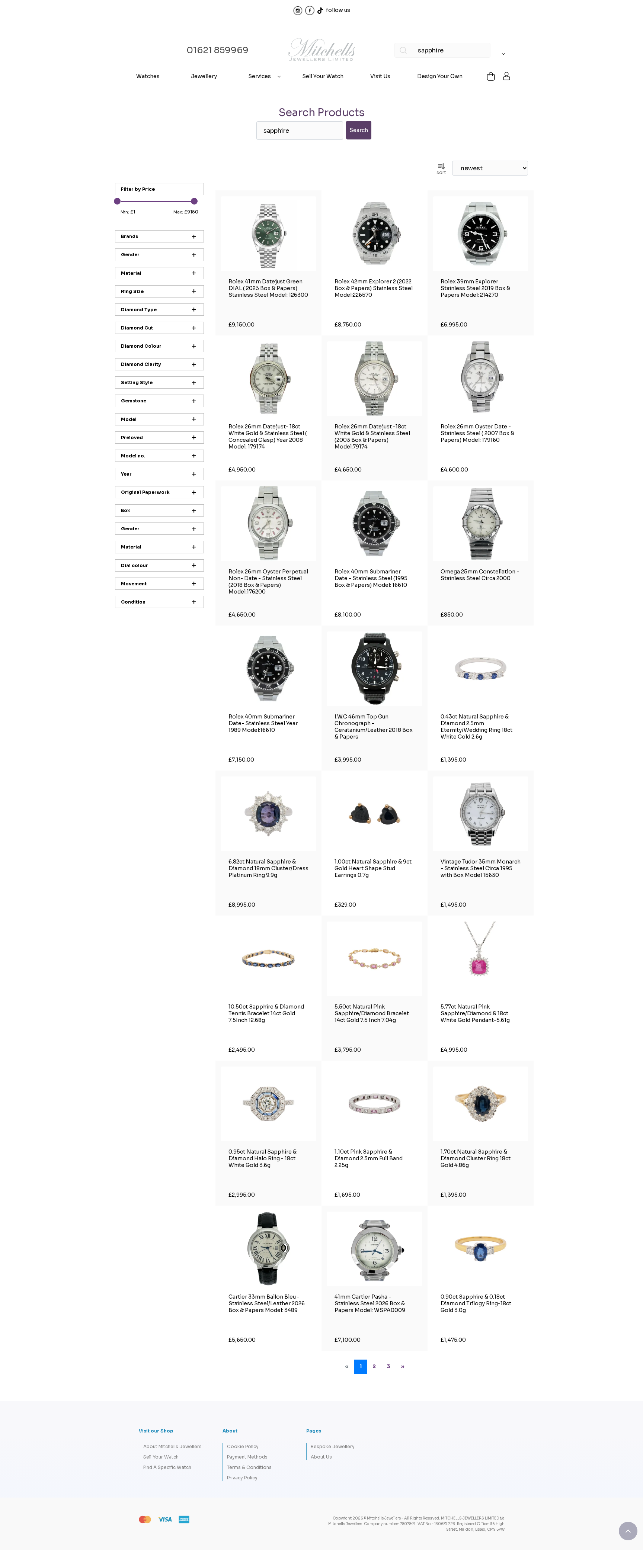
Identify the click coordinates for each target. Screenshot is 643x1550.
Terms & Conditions (249, 1467)
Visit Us (380, 76)
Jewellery (204, 76)
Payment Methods (247, 1457)
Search (358, 130)
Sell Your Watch (322, 76)
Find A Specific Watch (167, 1467)
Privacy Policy (242, 1477)
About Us (321, 1457)
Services (259, 76)
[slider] (117, 201)
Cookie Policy (243, 1446)
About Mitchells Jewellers (172, 1446)
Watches (148, 76)
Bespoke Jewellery (333, 1446)
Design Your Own (440, 76)
